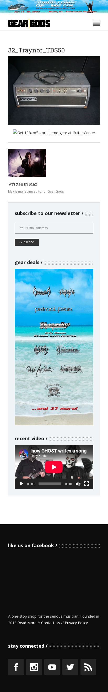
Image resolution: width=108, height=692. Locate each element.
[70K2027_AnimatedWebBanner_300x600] (54, 423)
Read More (27, 622)
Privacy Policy (76, 622)
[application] (54, 467)
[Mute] (78, 483)
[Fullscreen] (86, 483)
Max (33, 184)
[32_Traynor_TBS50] (27, 163)
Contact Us (50, 622)
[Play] (21, 483)
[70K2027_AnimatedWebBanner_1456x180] (54, 11)
